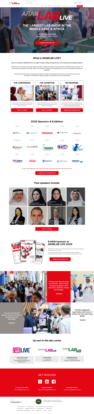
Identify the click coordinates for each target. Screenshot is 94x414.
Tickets (75, 2)
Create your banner (57, 5)
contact (44, 410)
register (80, 6)
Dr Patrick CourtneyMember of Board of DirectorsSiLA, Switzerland (55, 222)
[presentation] (46, 365)
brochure (49, 410)
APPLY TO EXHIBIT (47, 110)
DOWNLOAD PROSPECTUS (47, 42)
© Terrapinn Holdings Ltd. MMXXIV (23, 410)
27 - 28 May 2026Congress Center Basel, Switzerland (47, 359)
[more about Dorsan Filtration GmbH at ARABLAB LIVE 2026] (17, 161)
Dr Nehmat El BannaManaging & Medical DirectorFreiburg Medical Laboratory (16, 222)
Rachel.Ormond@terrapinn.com (72, 389)
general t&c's (38, 410)
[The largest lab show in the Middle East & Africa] (14, 3)
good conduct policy (21, 406)
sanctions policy (49, 408)
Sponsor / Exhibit (66, 5)
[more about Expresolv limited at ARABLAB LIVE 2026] (62, 161)
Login (80, 2)
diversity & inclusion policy (30, 408)
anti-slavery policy (30, 406)
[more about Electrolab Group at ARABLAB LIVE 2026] (32, 161)
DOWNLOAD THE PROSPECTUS (47, 173)
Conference (73, 5)
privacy (33, 410)
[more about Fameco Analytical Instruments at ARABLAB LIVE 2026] (77, 161)
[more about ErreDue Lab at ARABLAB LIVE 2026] (47, 161)
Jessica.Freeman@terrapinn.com (47, 389)
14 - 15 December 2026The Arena (21, 359)
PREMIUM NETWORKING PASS (72, 110)
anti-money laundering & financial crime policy (44, 406)
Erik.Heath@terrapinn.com (22, 389)
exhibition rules (20, 408)
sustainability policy (40, 408)
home (42, 5)
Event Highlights (48, 5)
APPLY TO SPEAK (22, 110)
